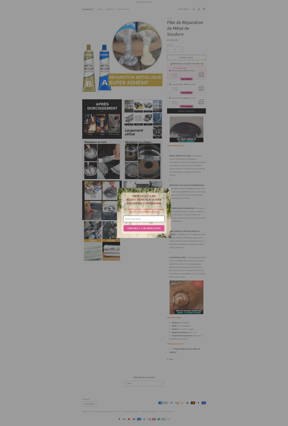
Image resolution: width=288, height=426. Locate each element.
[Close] (168, 190)
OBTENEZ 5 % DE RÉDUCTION (144, 228)
